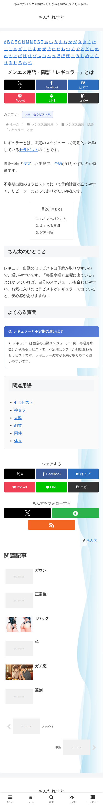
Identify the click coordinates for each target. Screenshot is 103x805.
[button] (83, 98)
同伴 (18, 433)
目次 (45, 209)
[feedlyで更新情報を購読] (75, 513)
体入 (18, 441)
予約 (58, 164)
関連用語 (46, 232)
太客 (18, 418)
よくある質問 (50, 225)
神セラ (20, 410)
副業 (18, 425)
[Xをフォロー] (27, 513)
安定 (27, 164)
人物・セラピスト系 (38, 114)
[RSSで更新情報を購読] (51, 525)
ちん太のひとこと (53, 219)
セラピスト (28, 150)
